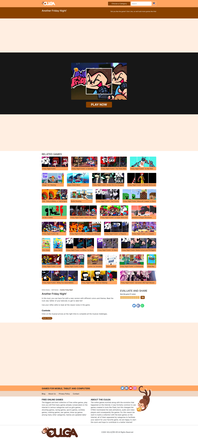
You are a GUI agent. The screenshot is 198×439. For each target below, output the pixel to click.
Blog (43, 394)
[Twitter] (134, 305)
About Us (52, 394)
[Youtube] (131, 388)
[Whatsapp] (142, 305)
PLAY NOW (99, 104)
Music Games (47, 318)
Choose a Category (119, 4)
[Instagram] (135, 388)
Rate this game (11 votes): (128, 294)
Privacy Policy (64, 394)
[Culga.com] (48, 3)
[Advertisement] (99, 35)
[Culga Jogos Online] (60, 432)
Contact (76, 394)
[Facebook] (138, 305)
